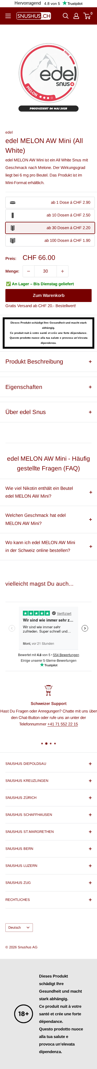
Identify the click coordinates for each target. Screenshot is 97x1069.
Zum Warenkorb (48, 295)
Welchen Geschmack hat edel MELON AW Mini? (35, 519)
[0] (87, 16)
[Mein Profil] (76, 16)
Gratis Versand (18, 305)
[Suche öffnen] (66, 16)
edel (9, 132)
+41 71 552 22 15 (62, 723)
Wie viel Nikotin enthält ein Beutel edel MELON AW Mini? (39, 492)
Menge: (12, 271)
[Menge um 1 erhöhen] (62, 271)
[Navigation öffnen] (8, 16)
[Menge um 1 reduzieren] (28, 271)
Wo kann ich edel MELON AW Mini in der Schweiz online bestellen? (40, 546)
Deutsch (14, 927)
